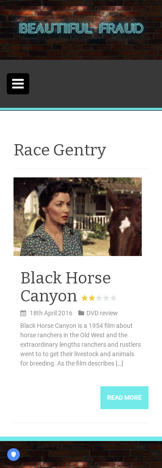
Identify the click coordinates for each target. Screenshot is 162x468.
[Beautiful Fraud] (81, 29)
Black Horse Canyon (65, 287)
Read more (124, 397)
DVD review (102, 313)
